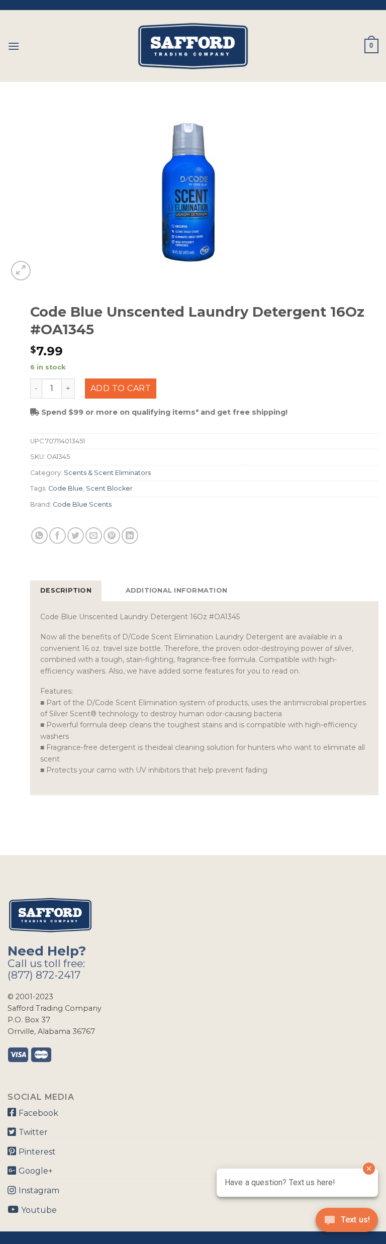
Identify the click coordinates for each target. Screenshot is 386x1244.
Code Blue (65, 488)
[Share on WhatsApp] (39, 535)
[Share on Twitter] (75, 535)
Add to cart (120, 388)
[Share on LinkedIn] (130, 535)
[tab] (66, 591)
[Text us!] (347, 1223)
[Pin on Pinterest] (112, 535)
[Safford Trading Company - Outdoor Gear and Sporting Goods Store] (193, 46)
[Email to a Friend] (93, 535)
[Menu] (14, 46)
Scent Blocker (109, 488)
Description (65, 590)
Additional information (177, 590)
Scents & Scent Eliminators (107, 472)
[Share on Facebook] (57, 535)
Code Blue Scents (82, 504)
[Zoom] (21, 270)
